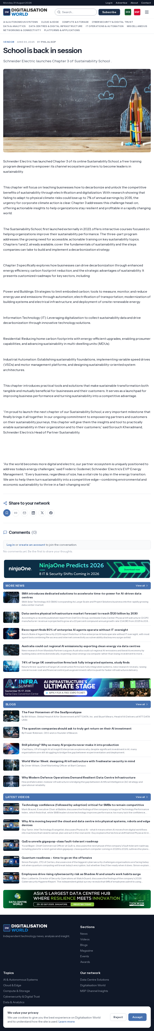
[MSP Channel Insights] (137, 12)
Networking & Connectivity (22, 30)
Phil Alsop (48, 41)
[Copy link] (15, 513)
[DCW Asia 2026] (77, 899)
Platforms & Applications (62, 30)
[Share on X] (42, 513)
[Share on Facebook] (51, 513)
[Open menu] (147, 12)
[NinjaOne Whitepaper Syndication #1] (77, 569)
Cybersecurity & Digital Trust (112, 22)
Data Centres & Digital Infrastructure (55, 26)
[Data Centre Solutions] (128, 12)
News (83, 933)
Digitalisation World (92, 985)
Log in (109, 2)
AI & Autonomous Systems (20, 22)
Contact (146, 2)
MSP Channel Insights (94, 991)
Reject (118, 1017)
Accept (137, 1017)
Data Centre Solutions (94, 979)
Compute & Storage (75, 22)
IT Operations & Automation (105, 26)
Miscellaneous (137, 26)
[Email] (24, 513)
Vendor (8, 41)
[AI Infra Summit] (77, 687)
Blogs (83, 945)
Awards (85, 962)
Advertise (121, 2)
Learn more (67, 1021)
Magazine (86, 950)
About (134, 2)
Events (84, 956)
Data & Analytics (14, 26)
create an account (32, 545)
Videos (84, 939)
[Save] (6, 513)
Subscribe (109, 12)
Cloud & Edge (50, 22)
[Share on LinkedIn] (33, 513)
